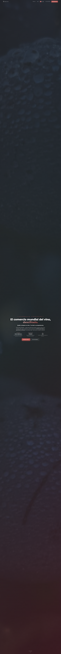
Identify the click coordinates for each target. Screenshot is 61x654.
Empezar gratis (26, 339)
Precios (34, 1)
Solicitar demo (35, 339)
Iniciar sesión (47, 1)
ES (40, 1)
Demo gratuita (54, 1)
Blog (38, 1)
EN (43, 1)
